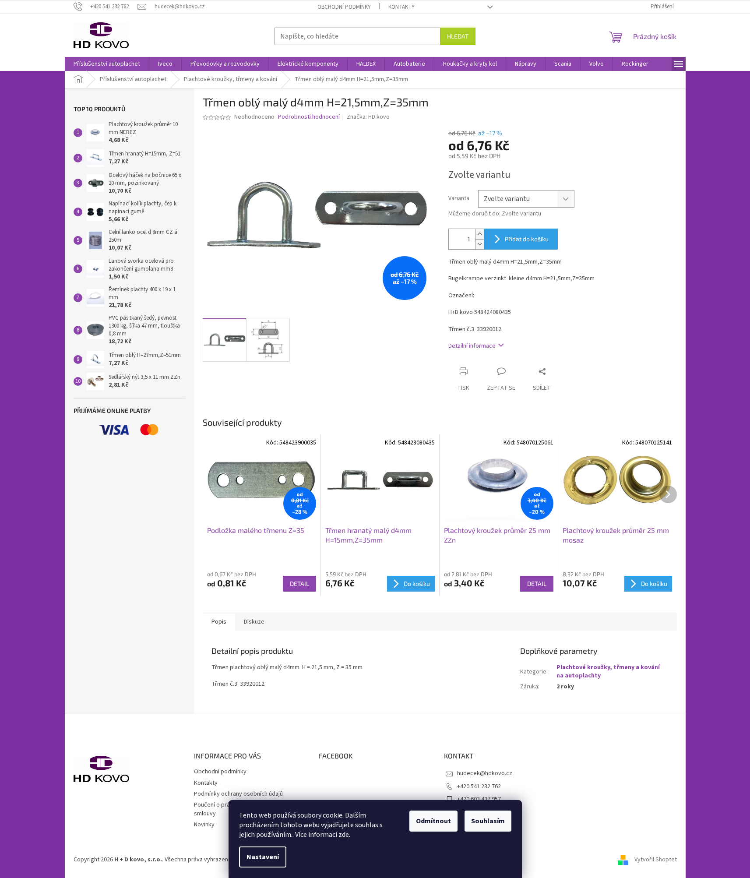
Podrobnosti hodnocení (309, 117)
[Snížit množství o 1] (479, 244)
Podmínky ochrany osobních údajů (238, 794)
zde (343, 834)
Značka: (368, 117)
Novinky (204, 824)
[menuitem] (107, 64)
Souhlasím (488, 821)
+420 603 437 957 (479, 799)
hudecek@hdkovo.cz (484, 773)
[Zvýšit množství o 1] (479, 234)
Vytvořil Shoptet (655, 859)
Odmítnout (433, 821)
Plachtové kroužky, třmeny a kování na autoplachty (608, 671)
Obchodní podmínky (344, 7)
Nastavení (262, 857)
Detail (299, 583)
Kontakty (401, 7)
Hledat (457, 36)
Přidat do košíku (527, 239)
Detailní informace (472, 346)
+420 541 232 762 (479, 786)
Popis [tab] (218, 621)
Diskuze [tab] (254, 621)
